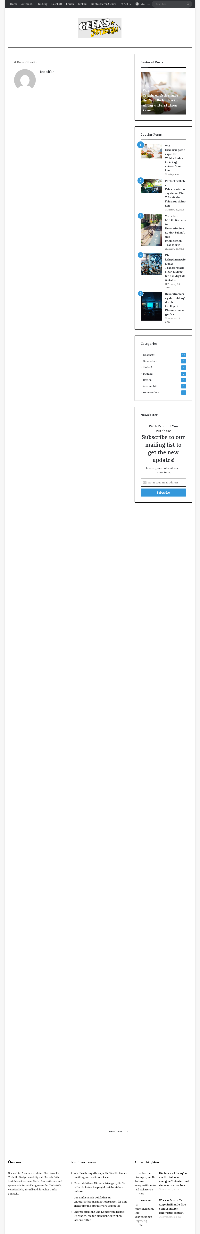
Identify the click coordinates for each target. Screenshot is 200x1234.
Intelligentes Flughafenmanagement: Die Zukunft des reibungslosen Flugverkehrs (36, 999)
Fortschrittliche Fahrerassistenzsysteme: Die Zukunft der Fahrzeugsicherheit (175, 193)
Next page (115, 1131)
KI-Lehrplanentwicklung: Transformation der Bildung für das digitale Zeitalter (175, 268)
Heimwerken (151, 392)
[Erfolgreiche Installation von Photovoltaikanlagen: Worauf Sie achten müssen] (37, 315)
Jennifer (47, 71)
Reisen (70, 3)
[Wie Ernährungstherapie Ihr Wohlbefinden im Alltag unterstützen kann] (151, 151)
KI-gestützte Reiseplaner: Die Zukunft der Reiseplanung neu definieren (98, 999)
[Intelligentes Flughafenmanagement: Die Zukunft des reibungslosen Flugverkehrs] (37, 1045)
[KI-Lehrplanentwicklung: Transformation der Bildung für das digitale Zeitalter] (151, 264)
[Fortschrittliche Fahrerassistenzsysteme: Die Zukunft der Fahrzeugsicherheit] (151, 186)
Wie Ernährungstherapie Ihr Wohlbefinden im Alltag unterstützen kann (161, 100)
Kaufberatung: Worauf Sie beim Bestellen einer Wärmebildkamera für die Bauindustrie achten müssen (99, 276)
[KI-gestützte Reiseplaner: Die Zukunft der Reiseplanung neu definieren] (101, 1045)
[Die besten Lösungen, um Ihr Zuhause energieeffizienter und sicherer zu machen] (145, 1183)
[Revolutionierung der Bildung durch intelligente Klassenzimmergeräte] (151, 306)
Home (13, 3)
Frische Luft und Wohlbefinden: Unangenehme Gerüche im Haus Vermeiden (34, 130)
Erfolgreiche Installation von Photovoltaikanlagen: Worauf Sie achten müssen (36, 269)
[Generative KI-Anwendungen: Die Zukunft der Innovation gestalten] (101, 722)
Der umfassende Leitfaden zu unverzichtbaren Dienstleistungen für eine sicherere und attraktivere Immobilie (100, 1201)
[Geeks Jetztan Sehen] (99, 28)
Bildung (42, 3)
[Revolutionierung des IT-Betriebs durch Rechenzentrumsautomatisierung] (37, 903)
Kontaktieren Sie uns (103, 3)
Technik (82, 3)
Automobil (27, 3)
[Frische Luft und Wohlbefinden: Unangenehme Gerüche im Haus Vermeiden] (37, 175)
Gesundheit (85, 109)
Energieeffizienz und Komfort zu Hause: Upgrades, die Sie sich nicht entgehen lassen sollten (99, 1215)
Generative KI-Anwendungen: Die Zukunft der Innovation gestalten (100, 680)
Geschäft (56, 3)
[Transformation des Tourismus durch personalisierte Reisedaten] (101, 895)
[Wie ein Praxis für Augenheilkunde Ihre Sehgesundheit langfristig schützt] (101, 169)
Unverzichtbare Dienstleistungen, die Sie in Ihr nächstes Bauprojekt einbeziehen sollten (100, 1187)
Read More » (27, 227)
